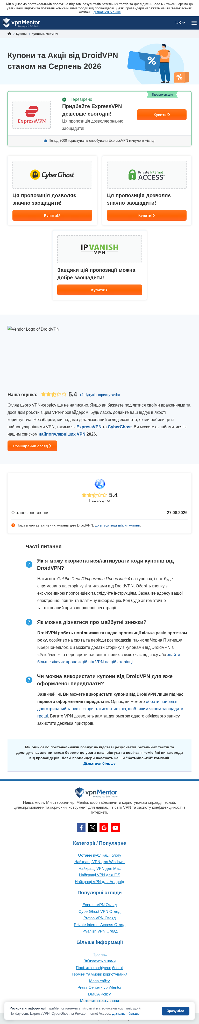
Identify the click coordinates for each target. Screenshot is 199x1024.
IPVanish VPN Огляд (99, 931)
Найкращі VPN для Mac (100, 868)
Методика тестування (99, 1000)
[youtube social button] (115, 827)
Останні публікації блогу (99, 855)
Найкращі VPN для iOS (99, 875)
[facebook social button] (81, 827)
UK (178, 22)
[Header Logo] (21, 23)
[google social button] (104, 827)
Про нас (100, 954)
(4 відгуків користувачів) (100, 395)
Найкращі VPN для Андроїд (99, 881)
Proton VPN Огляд (99, 918)
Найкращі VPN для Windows (99, 861)
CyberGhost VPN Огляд (99, 911)
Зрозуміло (175, 1011)
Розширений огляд (31, 446)
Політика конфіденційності (99, 967)
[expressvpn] (99, 118)
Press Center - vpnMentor (99, 987)
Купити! (161, 115)
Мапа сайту (99, 981)
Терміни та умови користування (99, 974)
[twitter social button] (92, 827)
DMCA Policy (99, 994)
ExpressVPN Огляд (99, 904)
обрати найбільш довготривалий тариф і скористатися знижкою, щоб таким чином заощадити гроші (110, 708)
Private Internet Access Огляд (99, 924)
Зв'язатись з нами (100, 961)
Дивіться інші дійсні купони (117, 525)
